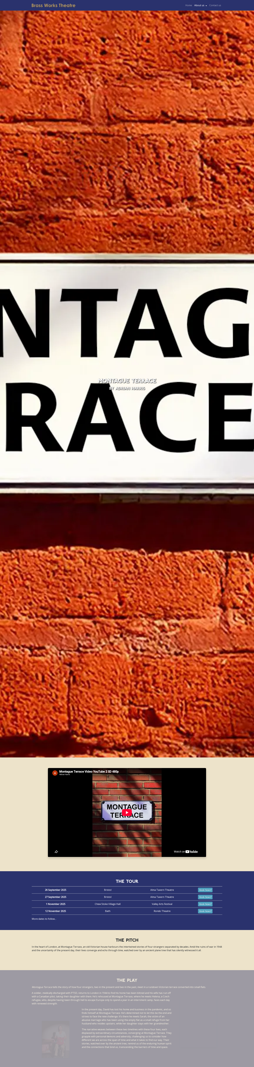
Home (188, 5)
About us (199, 5)
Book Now (204, 890)
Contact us (215, 5)
